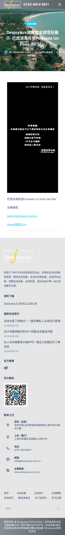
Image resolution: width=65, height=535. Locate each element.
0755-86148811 (23, 449)
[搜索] (58, 508)
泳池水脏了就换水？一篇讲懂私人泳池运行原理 (32, 321)
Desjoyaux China (22, 52)
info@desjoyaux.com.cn (27, 460)
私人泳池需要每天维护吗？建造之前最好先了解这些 (32, 344)
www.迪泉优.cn (16, 224)
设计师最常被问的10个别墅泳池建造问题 (28, 331)
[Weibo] (6, 368)
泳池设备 (21, 493)
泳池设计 (39, 493)
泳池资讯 (8, 498)
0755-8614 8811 (36, 4)
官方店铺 (56, 498)
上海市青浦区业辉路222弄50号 (30, 438)
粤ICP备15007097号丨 (33, 524)
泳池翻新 (56, 493)
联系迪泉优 (24, 498)
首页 (6, 493)
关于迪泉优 (41, 498)
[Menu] (59, 4)
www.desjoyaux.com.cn (22, 216)
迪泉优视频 (31, 24)
